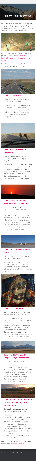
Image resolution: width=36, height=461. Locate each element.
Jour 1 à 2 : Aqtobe (12, 95)
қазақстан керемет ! (18, 444)
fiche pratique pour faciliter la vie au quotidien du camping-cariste (16, 58)
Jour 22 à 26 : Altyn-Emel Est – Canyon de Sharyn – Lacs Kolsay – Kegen (18, 402)
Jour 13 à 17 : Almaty (13, 308)
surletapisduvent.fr (18, 452)
